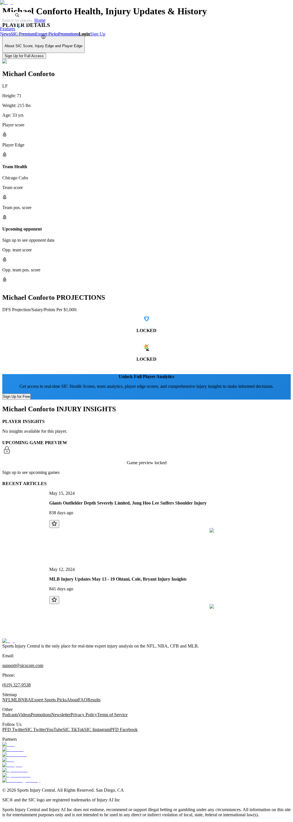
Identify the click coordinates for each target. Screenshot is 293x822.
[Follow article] (54, 524)
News (5, 33)
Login (84, 33)
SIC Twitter (35, 729)
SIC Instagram (97, 729)
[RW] (8, 759)
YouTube (54, 729)
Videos (24, 714)
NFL (6, 699)
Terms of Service (112, 714)
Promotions (68, 33)
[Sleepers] (12, 765)
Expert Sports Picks (49, 699)
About (72, 699)
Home (39, 20)
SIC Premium (23, 33)
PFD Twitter (13, 729)
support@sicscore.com (22, 665)
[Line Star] (12, 749)
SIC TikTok (73, 729)
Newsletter (61, 714)
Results (93, 699)
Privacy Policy (84, 714)
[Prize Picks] (14, 754)
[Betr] (8, 744)
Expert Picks (46, 33)
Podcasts (10, 714)
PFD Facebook (124, 729)
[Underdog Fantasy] (21, 780)
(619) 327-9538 (16, 684)
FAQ (82, 699)
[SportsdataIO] (16, 775)
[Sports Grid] (15, 770)
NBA (26, 699)
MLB (16, 699)
